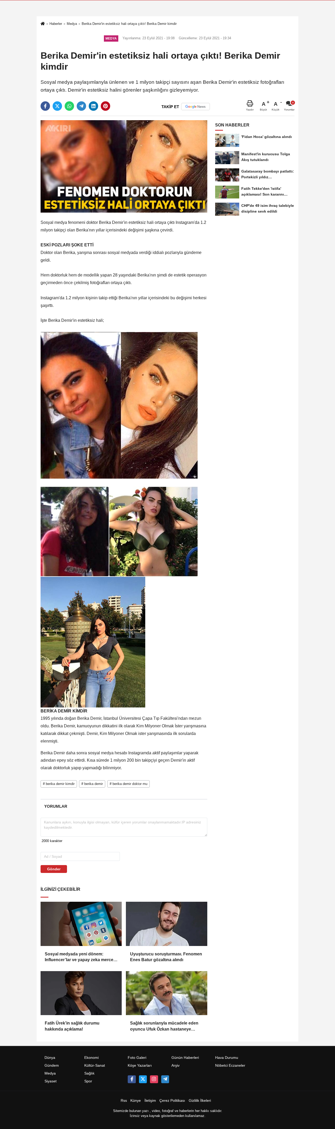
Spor (88, 1081)
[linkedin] (93, 106)
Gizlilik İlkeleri (200, 1101)
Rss (124, 1101)
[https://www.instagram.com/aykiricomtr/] (154, 1079)
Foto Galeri (137, 1058)
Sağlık (89, 1073)
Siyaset (50, 1081)
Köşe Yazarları (140, 1065)
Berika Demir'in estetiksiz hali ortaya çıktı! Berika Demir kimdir (129, 24)
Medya (72, 24)
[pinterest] (105, 106)
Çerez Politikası (172, 1101)
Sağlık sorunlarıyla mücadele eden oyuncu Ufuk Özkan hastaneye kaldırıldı (164, 1026)
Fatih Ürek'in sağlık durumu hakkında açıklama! (72, 1026)
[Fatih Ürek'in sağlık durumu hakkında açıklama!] (81, 993)
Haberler (55, 24)
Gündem (51, 1065)
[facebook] (45, 106)
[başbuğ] (165, 1079)
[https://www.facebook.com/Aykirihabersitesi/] (132, 1079)
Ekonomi (91, 1058)
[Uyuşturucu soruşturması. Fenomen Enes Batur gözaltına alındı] (166, 924)
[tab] (56, 806)
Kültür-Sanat (94, 1065)
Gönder (53, 869)
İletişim (150, 1101)
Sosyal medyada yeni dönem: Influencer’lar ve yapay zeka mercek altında (80, 957)
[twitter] (57, 106)
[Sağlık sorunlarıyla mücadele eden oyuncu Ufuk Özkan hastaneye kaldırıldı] (166, 993)
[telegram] (81, 106)
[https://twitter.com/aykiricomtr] (143, 1079)
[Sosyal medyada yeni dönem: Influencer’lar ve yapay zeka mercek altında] (81, 924)
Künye (135, 1101)
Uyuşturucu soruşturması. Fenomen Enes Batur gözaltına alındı (166, 957)
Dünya (49, 1058)
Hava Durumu (226, 1058)
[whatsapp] (69, 106)
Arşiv (175, 1065)
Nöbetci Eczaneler (230, 1065)
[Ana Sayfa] (43, 24)
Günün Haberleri (185, 1058)
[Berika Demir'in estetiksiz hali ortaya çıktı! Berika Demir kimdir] (124, 166)
